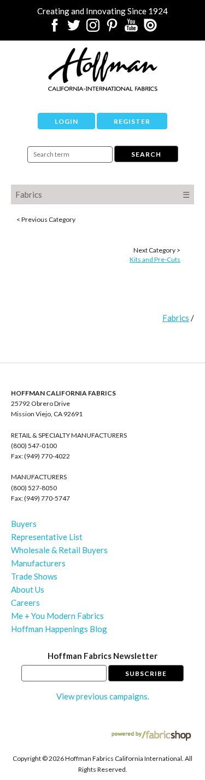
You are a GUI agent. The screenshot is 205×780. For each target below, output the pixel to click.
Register (132, 121)
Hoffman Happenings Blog (59, 629)
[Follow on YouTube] (131, 28)
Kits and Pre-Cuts (155, 259)
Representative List (47, 537)
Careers (25, 602)
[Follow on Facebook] (54, 28)
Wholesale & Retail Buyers (59, 550)
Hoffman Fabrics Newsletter (102, 656)
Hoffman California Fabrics (102, 69)
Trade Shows (34, 576)
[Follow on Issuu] (150, 28)
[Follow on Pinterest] (112, 28)
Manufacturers (38, 563)
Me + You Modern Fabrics (57, 616)
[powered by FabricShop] (151, 736)
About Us (27, 589)
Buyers (24, 524)
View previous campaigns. (102, 696)
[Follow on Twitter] (73, 28)
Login (66, 121)
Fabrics (28, 194)
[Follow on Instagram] (92, 28)
